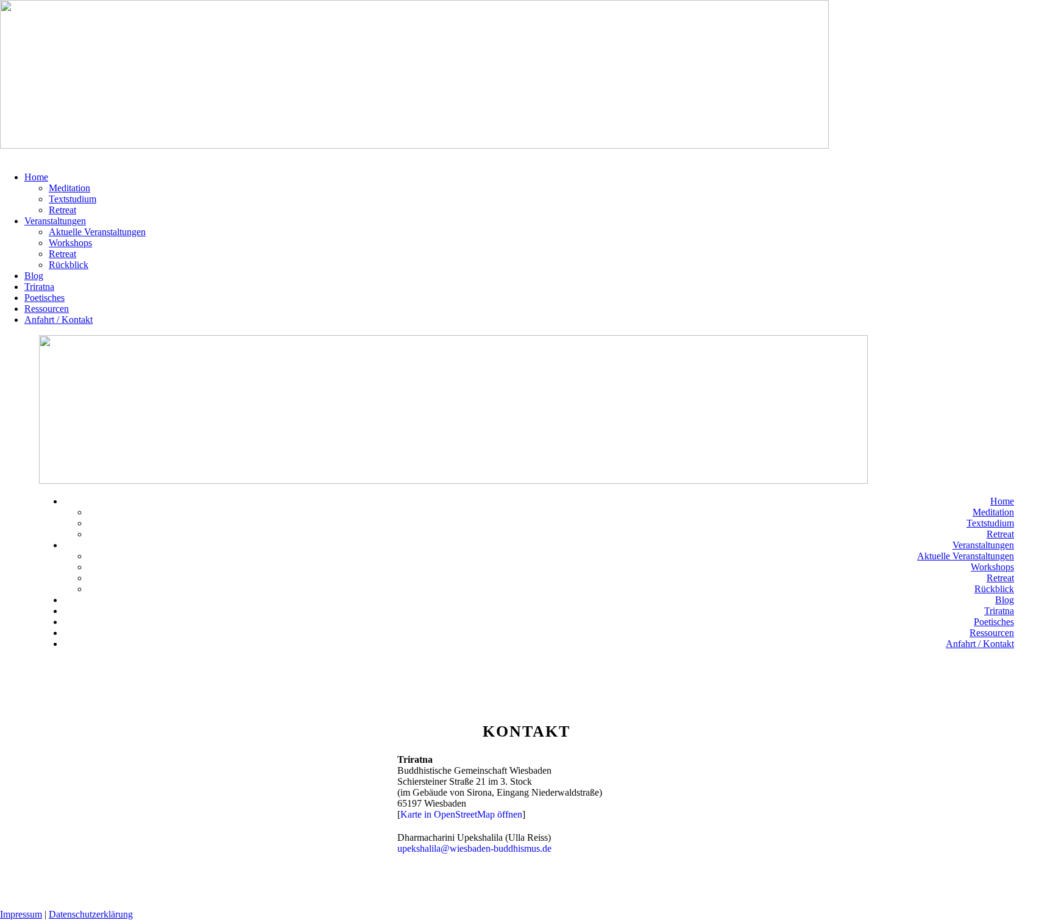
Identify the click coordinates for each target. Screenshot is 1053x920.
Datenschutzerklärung (91, 914)
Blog (33, 276)
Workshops (70, 243)
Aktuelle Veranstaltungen (97, 232)
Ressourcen (46, 308)
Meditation (69, 188)
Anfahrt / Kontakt (58, 319)
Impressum (21, 914)
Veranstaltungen (55, 221)
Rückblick (68, 265)
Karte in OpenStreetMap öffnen (461, 814)
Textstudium (72, 199)
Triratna (39, 286)
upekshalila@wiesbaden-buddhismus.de (474, 848)
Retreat (62, 210)
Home (36, 177)
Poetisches (44, 297)
